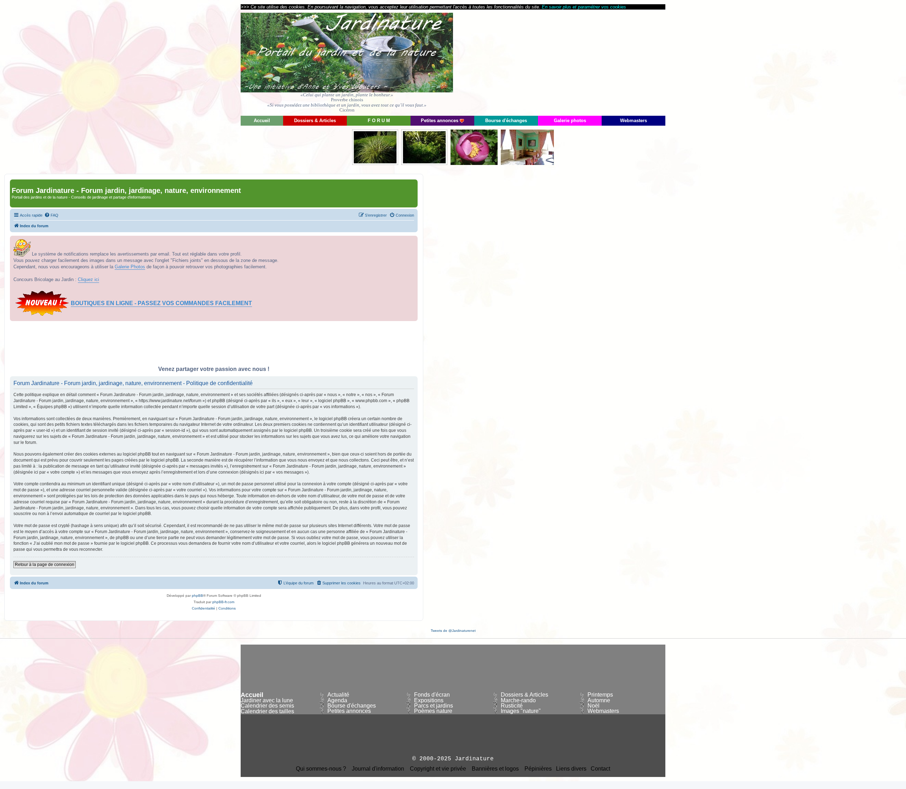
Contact (600, 768)
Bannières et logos (495, 768)
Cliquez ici (88, 279)
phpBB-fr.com (223, 602)
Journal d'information (378, 768)
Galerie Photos (130, 266)
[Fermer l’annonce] (412, 241)
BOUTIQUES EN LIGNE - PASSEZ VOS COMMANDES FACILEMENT (161, 303)
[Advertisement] (601, 62)
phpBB (197, 596)
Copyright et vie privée (438, 768)
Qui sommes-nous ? (321, 768)
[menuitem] (51, 215)
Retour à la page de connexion (44, 564)
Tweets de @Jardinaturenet (453, 631)
